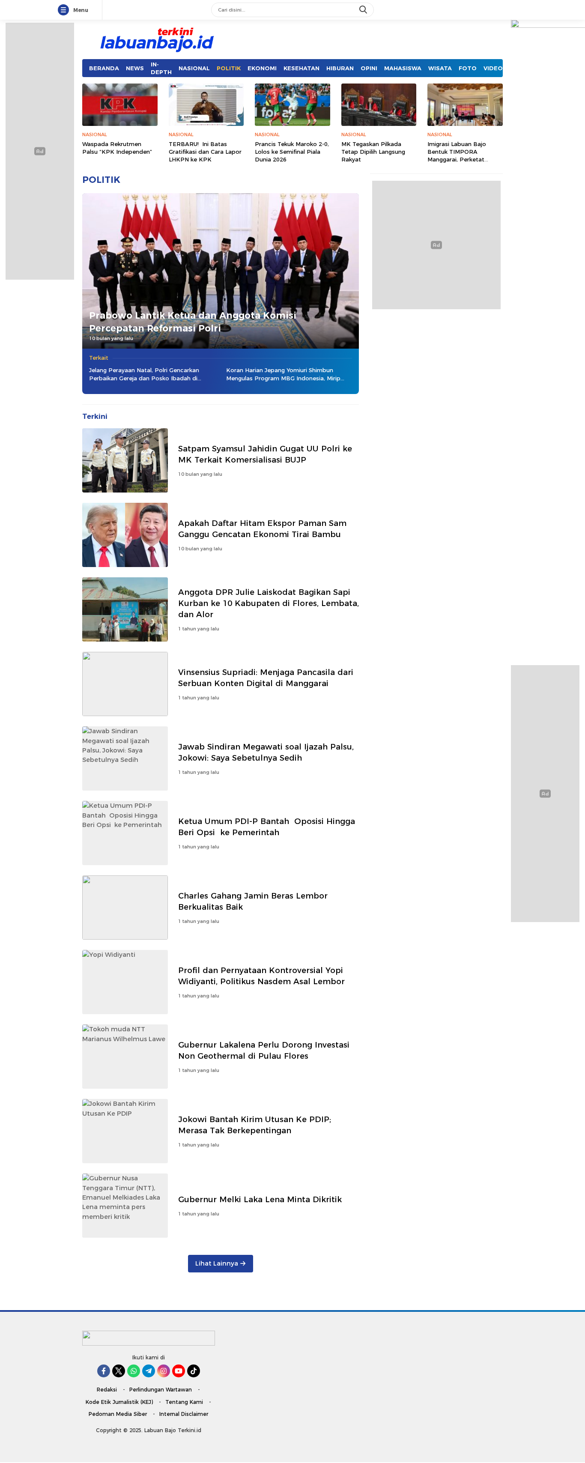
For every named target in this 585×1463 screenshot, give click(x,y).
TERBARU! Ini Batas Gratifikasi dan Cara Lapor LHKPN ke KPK (205, 151)
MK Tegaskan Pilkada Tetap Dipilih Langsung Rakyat (373, 151)
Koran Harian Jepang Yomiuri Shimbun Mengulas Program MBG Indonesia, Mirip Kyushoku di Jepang (283, 374)
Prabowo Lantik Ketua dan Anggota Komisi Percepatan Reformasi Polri (192, 322)
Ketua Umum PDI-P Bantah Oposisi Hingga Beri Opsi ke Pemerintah (266, 826)
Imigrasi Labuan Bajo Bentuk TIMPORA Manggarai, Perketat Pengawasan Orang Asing (463, 155)
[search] (364, 10)
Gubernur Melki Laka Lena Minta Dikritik (260, 1199)
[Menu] (65, 10)
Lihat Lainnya (216, 1263)
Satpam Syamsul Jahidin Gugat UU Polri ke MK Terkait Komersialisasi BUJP (265, 454)
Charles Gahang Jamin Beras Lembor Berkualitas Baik (253, 901)
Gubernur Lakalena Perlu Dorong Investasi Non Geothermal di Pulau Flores (263, 1050)
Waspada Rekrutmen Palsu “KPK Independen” (117, 147)
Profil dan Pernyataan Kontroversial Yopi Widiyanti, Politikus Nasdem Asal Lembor (261, 975)
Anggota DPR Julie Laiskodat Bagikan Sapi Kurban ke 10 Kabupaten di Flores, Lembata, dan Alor (268, 603)
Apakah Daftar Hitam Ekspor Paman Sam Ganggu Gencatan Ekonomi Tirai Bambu (262, 528)
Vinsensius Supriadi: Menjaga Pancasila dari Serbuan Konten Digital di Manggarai (265, 677)
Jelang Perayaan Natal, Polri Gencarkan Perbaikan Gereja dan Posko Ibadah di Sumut (144, 374)
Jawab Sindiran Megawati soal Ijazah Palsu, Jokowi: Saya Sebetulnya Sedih (266, 752)
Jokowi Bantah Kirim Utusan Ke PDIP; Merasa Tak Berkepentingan (254, 1124)
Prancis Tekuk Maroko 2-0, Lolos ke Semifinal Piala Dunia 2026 (292, 151)
